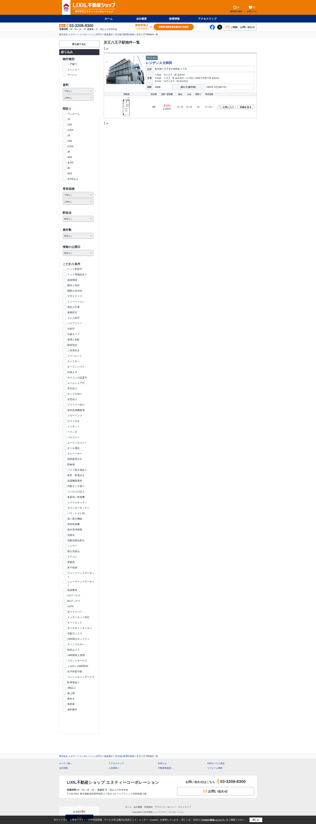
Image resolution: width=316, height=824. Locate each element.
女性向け (72, 399)
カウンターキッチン (78, 507)
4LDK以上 (72, 178)
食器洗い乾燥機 (76, 497)
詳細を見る (245, 107)
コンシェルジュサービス (80, 676)
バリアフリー (74, 323)
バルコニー (73, 437)
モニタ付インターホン (79, 628)
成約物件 (72, 709)
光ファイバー (74, 611)
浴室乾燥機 (73, 524)
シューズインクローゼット (80, 581)
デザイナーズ (74, 296)
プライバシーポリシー (165, 807)
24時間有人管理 (76, 655)
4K (68, 168)
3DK (69, 157)
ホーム (109, 18)
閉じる (256, 820)
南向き (71, 698)
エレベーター (74, 453)
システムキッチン (77, 502)
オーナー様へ (65, 763)
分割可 (71, 328)
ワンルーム (73, 113)
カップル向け (74, 393)
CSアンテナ (74, 595)
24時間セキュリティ (78, 638)
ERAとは (162, 763)
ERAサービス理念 (216, 763)
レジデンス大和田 (159, 63)
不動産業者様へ (165, 768)
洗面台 (71, 535)
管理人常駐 (73, 339)
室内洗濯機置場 (76, 410)
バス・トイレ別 (76, 513)
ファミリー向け (76, 404)
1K (68, 119)
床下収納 (72, 567)
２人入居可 (73, 317)
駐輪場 (71, 464)
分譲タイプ (73, 334)
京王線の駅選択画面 (124, 34)
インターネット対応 (78, 617)
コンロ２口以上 (76, 491)
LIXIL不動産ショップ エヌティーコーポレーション (113, 782)
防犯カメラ (73, 649)
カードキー (73, 361)
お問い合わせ (218, 791)
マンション (73, 69)
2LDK (70, 146)
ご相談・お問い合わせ (242, 27)
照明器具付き (74, 459)
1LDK (70, 130)
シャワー (72, 545)
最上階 (71, 693)
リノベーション (76, 301)
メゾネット (73, 426)
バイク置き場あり (77, 469)
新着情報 (174, 18)
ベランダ (72, 431)
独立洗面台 (73, 551)
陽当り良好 (73, 285)
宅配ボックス (74, 633)
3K (68, 151)
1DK (69, 124)
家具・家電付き (76, 475)
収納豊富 (72, 590)
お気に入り (228, 107)
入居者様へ (114, 768)
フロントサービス (77, 660)
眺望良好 (72, 345)
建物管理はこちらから (141, 27)
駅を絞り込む (79, 44)
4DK (69, 173)
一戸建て (72, 64)
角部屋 (71, 704)
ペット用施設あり (77, 274)
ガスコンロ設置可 (77, 377)
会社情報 (63, 768)
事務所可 (72, 312)
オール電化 (73, 448)
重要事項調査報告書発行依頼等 (174, 27)
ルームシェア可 (76, 383)
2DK (69, 140)
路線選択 (108, 34)
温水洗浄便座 (74, 529)
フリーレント (74, 355)
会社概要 (141, 18)
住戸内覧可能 (74, 671)
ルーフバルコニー (77, 442)
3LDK (70, 162)
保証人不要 (73, 307)
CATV (70, 606)
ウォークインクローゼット (80, 573)
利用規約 (148, 807)
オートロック (74, 622)
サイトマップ (184, 807)
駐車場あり (73, 682)
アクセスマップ (116, 763)
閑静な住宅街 (74, 290)
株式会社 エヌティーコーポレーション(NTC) (80, 34)
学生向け (72, 388)
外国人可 (72, 372)
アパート (72, 75)
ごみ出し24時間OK (77, 666)
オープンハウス (76, 366)
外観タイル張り (76, 486)
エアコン (72, 556)
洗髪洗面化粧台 (76, 540)
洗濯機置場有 (74, 480)
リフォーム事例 (214, 768)
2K (68, 135)
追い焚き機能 (74, 518)
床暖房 (71, 562)
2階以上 (71, 687)
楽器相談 (72, 279)
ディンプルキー (76, 644)
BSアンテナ (73, 600)
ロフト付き (73, 421)
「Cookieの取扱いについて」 (213, 820)
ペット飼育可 (74, 269)
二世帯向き (73, 350)
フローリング (74, 415)
